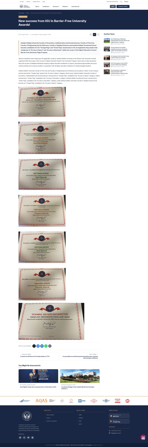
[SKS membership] (127, 401)
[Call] (121, 1)
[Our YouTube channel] (28, 437)
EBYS (80, 424)
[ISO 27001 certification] (81, 401)
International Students (112, 1)
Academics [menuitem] (46, 6)
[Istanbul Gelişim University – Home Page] (25, 6)
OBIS (80, 415)
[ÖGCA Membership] (106, 401)
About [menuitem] (37, 6)
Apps (112, 6)
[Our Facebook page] (20, 437)
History (48, 418)
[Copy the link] (49, 346)
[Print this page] (98, 34)
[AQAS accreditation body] (45, 401)
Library (28, 1)
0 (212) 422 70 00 (116, 430)
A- (91, 34)
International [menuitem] (75, 6)
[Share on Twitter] (34, 346)
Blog (44, 1)
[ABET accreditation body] (71, 401)
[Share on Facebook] (38, 346)
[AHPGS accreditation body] (62, 401)
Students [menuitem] (65, 6)
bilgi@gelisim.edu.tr (116, 433)
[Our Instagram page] (24, 437)
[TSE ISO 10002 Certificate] (93, 401)
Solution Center (123, 6)
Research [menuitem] (56, 6)
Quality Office (36, 1)
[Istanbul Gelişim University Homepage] (29, 416)
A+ (94, 34)
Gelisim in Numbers (52, 421)
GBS (80, 421)
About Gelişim (50, 415)
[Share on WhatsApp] (46, 346)
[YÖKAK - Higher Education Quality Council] (24, 401)
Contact (22, 1)
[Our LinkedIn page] (42, 346)
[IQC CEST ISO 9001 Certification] (117, 401)
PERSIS (81, 418)
